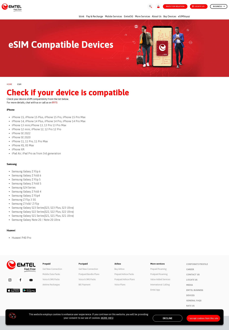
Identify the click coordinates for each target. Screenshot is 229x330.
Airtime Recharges (51, 284)
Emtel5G (128, 16)
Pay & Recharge (94, 16)
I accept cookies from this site (203, 318)
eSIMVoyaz (184, 16)
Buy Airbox (119, 269)
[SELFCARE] (158, 6)
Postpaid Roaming (159, 274)
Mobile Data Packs (51, 274)
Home (9, 84)
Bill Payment (84, 284)
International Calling (160, 284)
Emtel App (155, 290)
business (217, 6)
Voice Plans (119, 284)
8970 (54, 102)
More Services (142, 16)
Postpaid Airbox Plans (124, 279)
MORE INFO (107, 318)
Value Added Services (160, 279)
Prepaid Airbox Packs (124, 274)
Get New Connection (52, 269)
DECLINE (167, 318)
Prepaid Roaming (158, 269)
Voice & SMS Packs (51, 279)
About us (156, 16)
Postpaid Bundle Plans (89, 274)
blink (81, 16)
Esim (19, 84)
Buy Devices (169, 16)
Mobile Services (113, 16)
